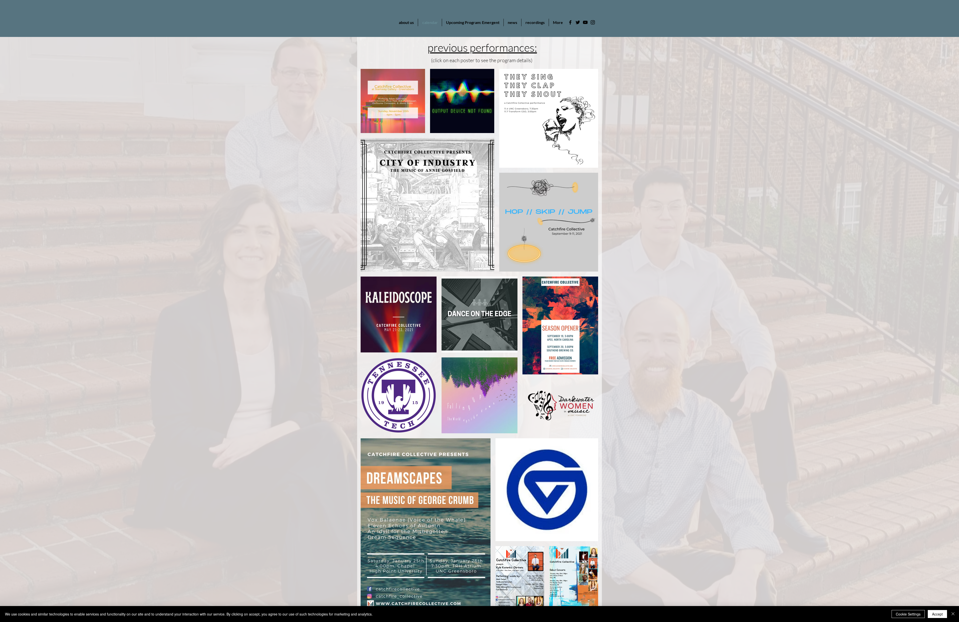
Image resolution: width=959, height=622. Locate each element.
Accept (937, 614)
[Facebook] (570, 22)
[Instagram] (593, 22)
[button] (512, 22)
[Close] (953, 614)
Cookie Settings (908, 614)
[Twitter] (578, 22)
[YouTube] (585, 22)
